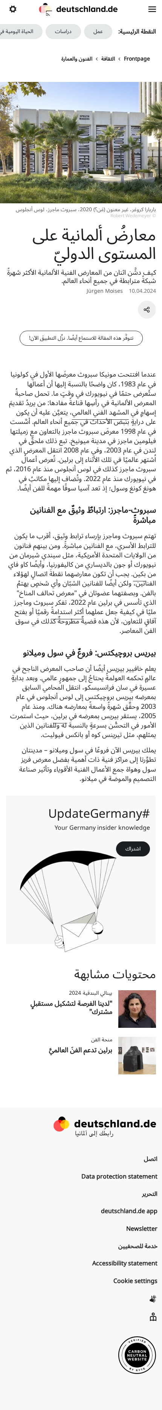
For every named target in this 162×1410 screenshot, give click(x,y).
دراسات (63, 31)
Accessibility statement (124, 1263)
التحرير (149, 1194)
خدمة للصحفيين (137, 1246)
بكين (139, 574)
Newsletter (141, 1228)
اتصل (150, 1159)
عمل (98, 31)
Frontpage (137, 59)
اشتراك (133, 848)
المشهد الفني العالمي (100, 412)
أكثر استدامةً (67, 612)
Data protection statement (119, 1176)
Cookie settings (135, 1281)
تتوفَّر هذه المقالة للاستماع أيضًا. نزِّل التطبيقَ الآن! (81, 338)
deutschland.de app (129, 1211)
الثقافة (108, 59)
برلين (60, 716)
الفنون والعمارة (76, 59)
